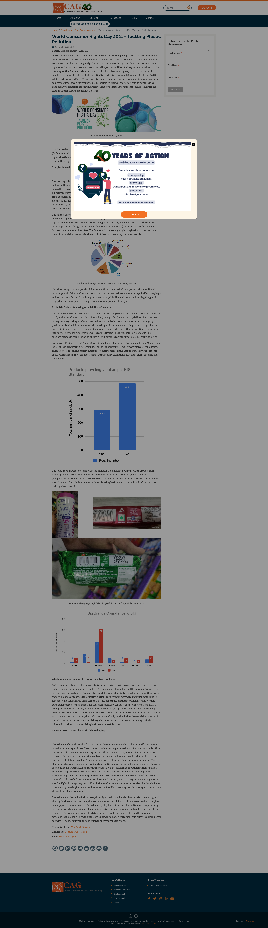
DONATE (134, 214)
